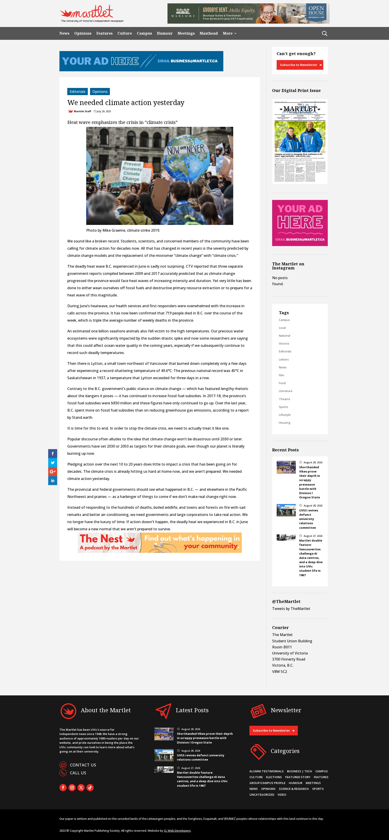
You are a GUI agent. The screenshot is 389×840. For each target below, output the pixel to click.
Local (282, 328)
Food (282, 383)
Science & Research (294, 789)
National (284, 336)
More (228, 33)
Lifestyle (285, 415)
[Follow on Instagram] (72, 787)
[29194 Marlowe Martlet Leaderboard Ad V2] (248, 22)
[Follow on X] (81, 787)
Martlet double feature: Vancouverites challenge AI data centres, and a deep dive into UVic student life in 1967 (311, 557)
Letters (284, 359)
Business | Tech (299, 771)
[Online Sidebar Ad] (300, 244)
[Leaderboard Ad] (141, 69)
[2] (160, 551)
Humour (165, 33)
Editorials (78, 91)
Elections (274, 777)
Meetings (186, 33)
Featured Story (297, 777)
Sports (283, 407)
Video (282, 795)
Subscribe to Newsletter (298, 65)
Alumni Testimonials (266, 771)
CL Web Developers (177, 831)
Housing (284, 423)
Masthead (209, 33)
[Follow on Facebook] (63, 787)
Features (104, 33)
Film (281, 375)
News (64, 33)
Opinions (82, 33)
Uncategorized (261, 795)
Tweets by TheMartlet (291, 608)
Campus (144, 33)
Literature (285, 391)
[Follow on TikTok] (90, 787)
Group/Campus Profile (267, 783)
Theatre (284, 399)
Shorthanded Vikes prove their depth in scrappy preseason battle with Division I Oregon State (309, 482)
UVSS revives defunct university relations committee (308, 519)
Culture (125, 33)
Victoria (284, 343)
